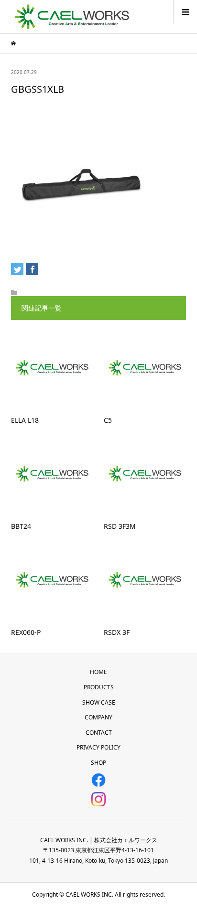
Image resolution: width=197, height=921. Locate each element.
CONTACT (99, 732)
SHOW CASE (98, 702)
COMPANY (98, 717)
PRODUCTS (99, 687)
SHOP (98, 763)
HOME (98, 672)
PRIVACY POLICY (98, 747)
